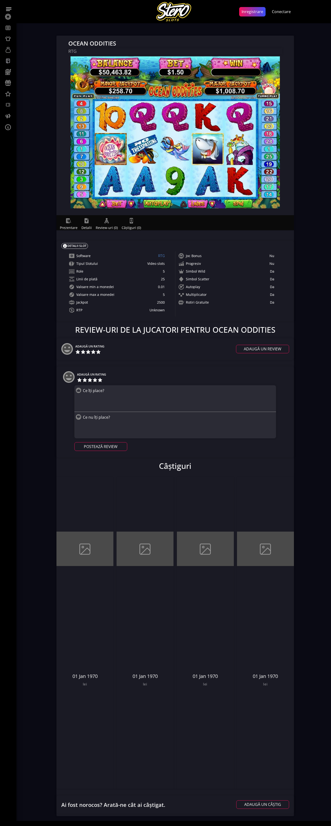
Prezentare (69, 227)
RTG (161, 256)
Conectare (281, 11)
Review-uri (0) (107, 227)
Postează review (101, 446)
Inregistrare (252, 11)
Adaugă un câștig (262, 804)
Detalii (86, 227)
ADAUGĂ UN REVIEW (262, 349)
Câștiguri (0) (131, 227)
